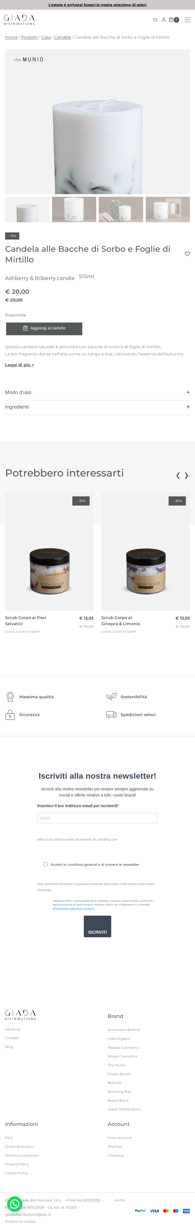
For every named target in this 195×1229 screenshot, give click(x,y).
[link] (97, 4)
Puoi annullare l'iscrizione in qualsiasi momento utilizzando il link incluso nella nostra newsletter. (95, 887)
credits (119, 1200)
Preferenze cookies (20, 1221)
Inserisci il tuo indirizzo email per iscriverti (77, 806)
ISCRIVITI (97, 932)
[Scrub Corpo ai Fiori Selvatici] (49, 551)
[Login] (163, 20)
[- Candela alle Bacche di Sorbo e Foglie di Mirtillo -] (97, 121)
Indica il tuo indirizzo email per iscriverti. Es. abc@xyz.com (77, 839)
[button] (97, 394)
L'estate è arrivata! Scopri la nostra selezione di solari (97, 5)
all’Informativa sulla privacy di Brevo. (74, 908)
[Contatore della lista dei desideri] (155, 20)
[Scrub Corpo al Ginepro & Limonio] (145, 551)
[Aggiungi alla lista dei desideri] (187, 253)
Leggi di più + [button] (19, 364)
